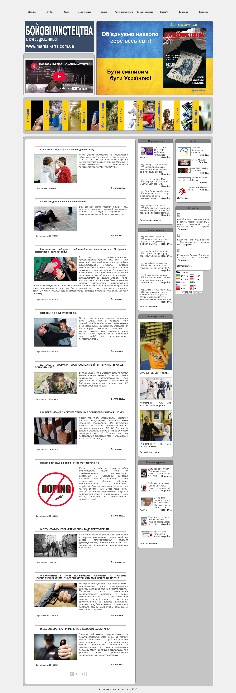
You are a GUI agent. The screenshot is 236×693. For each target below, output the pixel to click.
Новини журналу (155, 462)
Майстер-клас (84, 12)
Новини (32, 12)
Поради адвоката (145, 12)
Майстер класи (155, 316)
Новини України (155, 230)
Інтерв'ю (164, 12)
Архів (66, 12)
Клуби (49, 12)
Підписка (203, 12)
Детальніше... (199, 90)
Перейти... (163, 373)
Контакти (183, 12)
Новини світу (155, 141)
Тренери (103, 12)
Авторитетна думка (124, 12)
